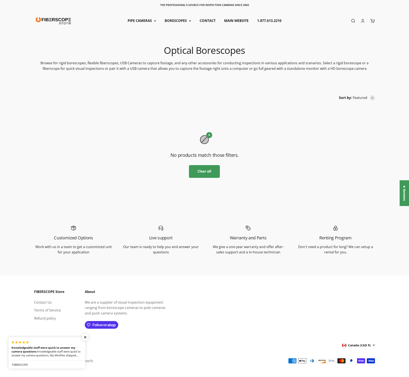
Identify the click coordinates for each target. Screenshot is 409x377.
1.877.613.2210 (269, 20)
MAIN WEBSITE (236, 20)
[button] (85, 337)
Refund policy (45, 318)
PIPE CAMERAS (140, 20)
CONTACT (208, 20)
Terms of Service (47, 310)
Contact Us (43, 302)
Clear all (204, 171)
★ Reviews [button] (404, 193)
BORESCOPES (176, 20)
